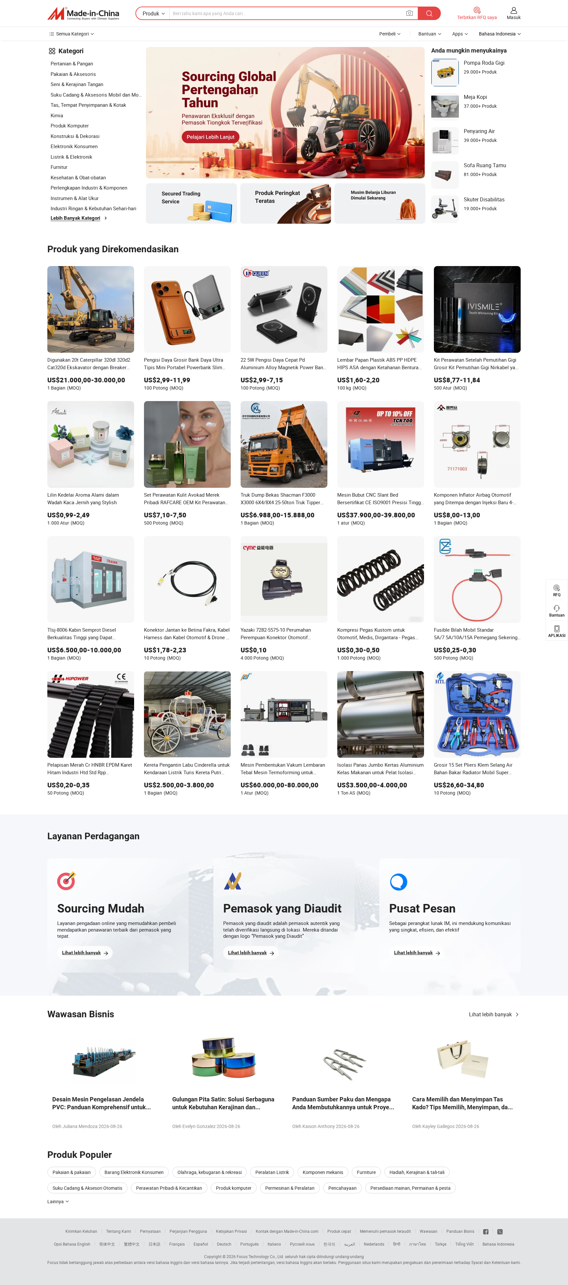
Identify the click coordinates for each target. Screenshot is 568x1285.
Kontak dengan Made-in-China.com (287, 1231)
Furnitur (59, 167)
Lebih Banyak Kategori (75, 218)
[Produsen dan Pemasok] (83, 13)
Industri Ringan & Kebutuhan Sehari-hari (93, 208)
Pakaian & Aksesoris (73, 74)
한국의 (329, 1244)
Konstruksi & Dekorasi (75, 136)
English (83, 1244)
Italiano (274, 1244)
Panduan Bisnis (460, 1231)
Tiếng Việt (464, 1244)
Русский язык (302, 1244)
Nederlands (374, 1244)
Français (177, 1244)
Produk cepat (339, 1231)
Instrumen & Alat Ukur (75, 198)
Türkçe (440, 1244)
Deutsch (224, 1244)
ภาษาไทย (417, 1244)
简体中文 (107, 1244)
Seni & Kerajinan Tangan (77, 84)
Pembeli (387, 34)
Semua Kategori (72, 34)
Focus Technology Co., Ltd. (260, 1256)
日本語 (154, 1244)
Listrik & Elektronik (71, 156)
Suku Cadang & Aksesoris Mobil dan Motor (97, 94)
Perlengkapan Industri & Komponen (89, 187)
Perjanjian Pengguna (188, 1231)
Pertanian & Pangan (72, 63)
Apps (457, 34)
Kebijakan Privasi (231, 1231)
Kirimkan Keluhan (81, 1231)
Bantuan (427, 34)
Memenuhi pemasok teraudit (385, 1231)
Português (249, 1244)
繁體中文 (132, 1244)
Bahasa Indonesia (498, 1244)
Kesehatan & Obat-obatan (78, 177)
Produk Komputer (70, 125)
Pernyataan (150, 1231)
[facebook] (485, 1231)
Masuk (514, 17)
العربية (349, 1244)
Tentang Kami (118, 1231)
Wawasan (429, 1231)
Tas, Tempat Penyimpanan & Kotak (88, 104)
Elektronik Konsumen (74, 146)
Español (201, 1244)
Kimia (57, 115)
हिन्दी (396, 1244)
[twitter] (500, 1231)
